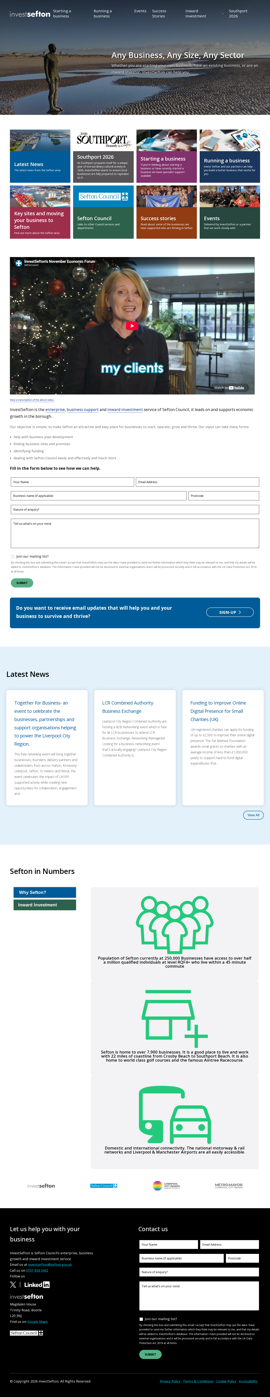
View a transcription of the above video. (32, 399)
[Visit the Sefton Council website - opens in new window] (26, 1333)
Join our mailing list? (32, 556)
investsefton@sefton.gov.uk (50, 1264)
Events (140, 10)
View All (253, 815)
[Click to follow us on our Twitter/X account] (17, 1284)
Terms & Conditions (198, 1381)
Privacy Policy (170, 1381)
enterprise (55, 409)
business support (83, 409)
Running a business (103, 13)
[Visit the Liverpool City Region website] (166, 1185)
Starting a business (62, 13)
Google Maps (37, 1321)
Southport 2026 (238, 13)
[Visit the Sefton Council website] (104, 1185)
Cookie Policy (226, 1381)
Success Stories (159, 13)
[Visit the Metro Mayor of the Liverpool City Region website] (229, 1185)
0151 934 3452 (37, 1270)
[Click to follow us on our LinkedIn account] (37, 1284)
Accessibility (248, 1381)
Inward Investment (196, 13)
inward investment (125, 409)
